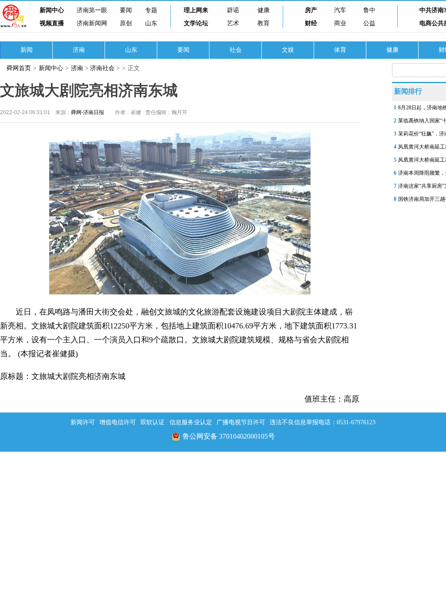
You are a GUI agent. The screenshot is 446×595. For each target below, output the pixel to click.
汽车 (340, 10)
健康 (263, 10)
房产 (311, 10)
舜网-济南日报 (87, 112)
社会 (236, 50)
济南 (79, 50)
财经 (311, 23)
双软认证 (152, 422)
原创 (126, 23)
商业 (340, 23)
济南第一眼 (92, 10)
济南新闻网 (92, 23)
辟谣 (233, 10)
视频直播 (52, 23)
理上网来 (196, 10)
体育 (340, 50)
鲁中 (369, 10)
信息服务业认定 (190, 422)
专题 (151, 10)
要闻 (126, 10)
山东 (151, 23)
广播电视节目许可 (240, 422)
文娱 (288, 50)
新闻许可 (83, 422)
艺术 (233, 23)
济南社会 (102, 68)
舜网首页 (19, 68)
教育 (263, 23)
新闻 (26, 50)
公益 (369, 23)
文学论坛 (196, 23)
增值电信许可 (117, 422)
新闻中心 (52, 10)
